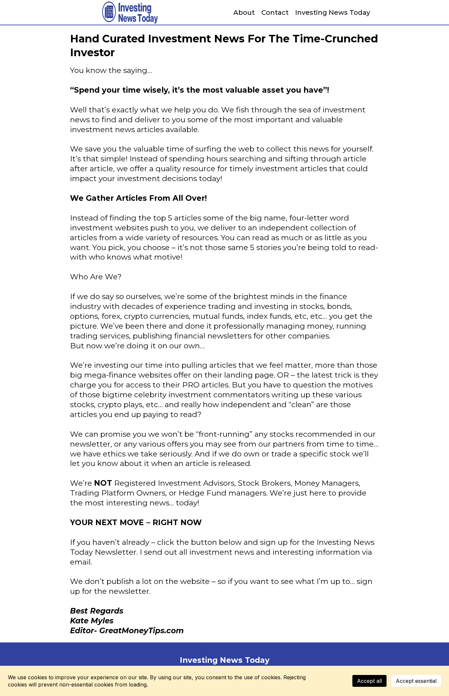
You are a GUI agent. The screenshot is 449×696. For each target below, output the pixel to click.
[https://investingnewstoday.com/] (129, 12)
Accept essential (416, 681)
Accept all (369, 681)
